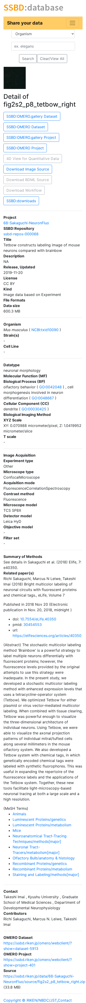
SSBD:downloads (21, 201)
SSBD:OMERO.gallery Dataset (31, 116)
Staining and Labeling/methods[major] (46, 874)
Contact (65, 1000)
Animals (19, 814)
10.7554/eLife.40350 (38, 619)
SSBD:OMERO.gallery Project (31, 137)
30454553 (32, 624)
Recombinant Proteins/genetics (40, 863)
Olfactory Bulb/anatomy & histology (44, 858)
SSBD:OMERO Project (25, 148)
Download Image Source (27, 169)
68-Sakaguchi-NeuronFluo (26, 223)
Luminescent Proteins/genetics (39, 819)
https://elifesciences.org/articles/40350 (47, 635)
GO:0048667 (43, 398)
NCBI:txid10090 (45, 329)
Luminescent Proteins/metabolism (42, 825)
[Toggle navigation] (72, 23)
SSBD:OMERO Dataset (25, 127)
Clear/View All (52, 58)
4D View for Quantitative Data (32, 158)
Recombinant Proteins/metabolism (42, 869)
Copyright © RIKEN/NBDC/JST (30, 1000)
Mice (17, 830)
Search (28, 58)
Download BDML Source (27, 179)
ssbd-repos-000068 (21, 234)
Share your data (25, 23)
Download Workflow (24, 190)
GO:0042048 (50, 387)
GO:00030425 (33, 409)
